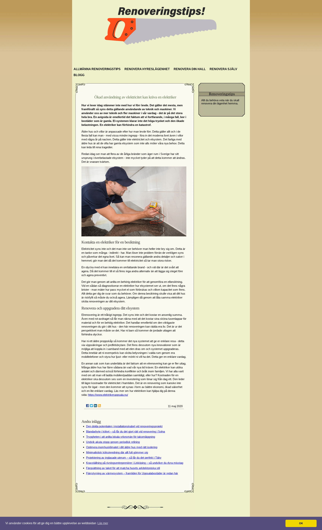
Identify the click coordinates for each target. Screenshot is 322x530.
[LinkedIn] (95, 405)
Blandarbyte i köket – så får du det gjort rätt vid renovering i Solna (125, 431)
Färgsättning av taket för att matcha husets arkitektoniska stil (123, 468)
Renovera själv (223, 69)
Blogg (79, 75)
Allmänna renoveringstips (97, 69)
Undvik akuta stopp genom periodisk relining (113, 441)
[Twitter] (91, 405)
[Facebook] (87, 405)
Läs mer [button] (102, 523)
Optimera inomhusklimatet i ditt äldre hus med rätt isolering (121, 447)
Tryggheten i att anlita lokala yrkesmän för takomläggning (120, 436)
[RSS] (99, 405)
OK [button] (301, 523)
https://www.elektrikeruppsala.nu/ (108, 394)
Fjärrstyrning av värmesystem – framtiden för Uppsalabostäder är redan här (132, 473)
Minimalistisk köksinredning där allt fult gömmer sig (117, 452)
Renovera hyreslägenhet (147, 69)
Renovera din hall (190, 69)
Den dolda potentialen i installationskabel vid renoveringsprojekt (124, 426)
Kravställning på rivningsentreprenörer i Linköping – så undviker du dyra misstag (134, 462)
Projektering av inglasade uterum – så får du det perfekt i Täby (123, 457)
